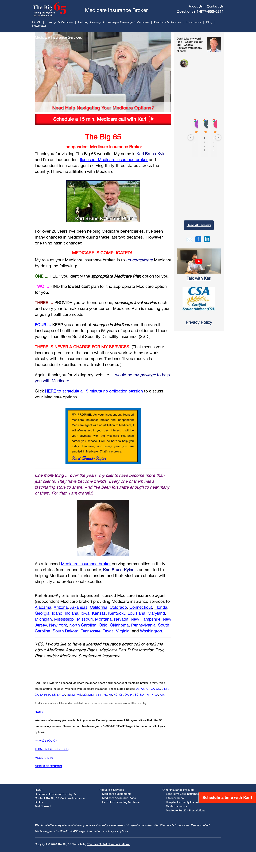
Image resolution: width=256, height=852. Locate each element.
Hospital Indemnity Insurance (184, 802)
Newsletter (39, 25)
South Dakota (65, 630)
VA (156, 694)
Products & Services (167, 22)
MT (90, 694)
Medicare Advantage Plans (119, 797)
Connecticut (140, 607)
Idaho (57, 613)
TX (151, 694)
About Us (196, 6)
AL (137, 688)
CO (158, 688)
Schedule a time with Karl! (227, 797)
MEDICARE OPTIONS (48, 766)
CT (163, 688)
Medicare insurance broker (86, 563)
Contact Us (215, 6)
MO (84, 694)
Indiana (71, 613)
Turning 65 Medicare (59, 22)
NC (116, 694)
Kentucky (116, 613)
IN (45, 694)
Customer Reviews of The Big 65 (55, 794)
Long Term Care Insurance (182, 793)
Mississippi (64, 619)
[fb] (198, 238)
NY (110, 694)
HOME (36, 22)
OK (127, 694)
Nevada (121, 619)
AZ (142, 688)
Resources (194, 22)
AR (147, 688)
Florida (160, 607)
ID (41, 694)
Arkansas (78, 607)
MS (79, 694)
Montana (103, 619)
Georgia (42, 613)
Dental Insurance (176, 806)
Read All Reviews (199, 225)
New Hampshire (145, 619)
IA (49, 694)
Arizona (61, 607)
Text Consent (43, 806)
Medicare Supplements (116, 793)
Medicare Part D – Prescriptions (185, 810)
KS (54, 694)
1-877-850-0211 (210, 11)
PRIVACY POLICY (46, 740)
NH (100, 694)
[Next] (218, 137)
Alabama (43, 607)
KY (58, 694)
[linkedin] (207, 238)
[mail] (190, 239)
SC (137, 694)
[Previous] (191, 137)
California (98, 607)
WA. (162, 694)
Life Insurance (175, 797)
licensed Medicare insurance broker (114, 159)
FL (167, 688)
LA (63, 694)
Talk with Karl (199, 278)
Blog (209, 22)
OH (121, 694)
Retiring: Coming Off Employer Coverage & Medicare (113, 22)
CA (153, 688)
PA (131, 694)
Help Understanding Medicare (121, 802)
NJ (105, 694)
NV (95, 694)
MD (69, 694)
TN (147, 694)
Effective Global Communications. (108, 844)
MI (73, 694)
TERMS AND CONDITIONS (51, 749)
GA (37, 694)
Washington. (151, 630)
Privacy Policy (199, 322)
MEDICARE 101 (45, 757)
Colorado (118, 607)
